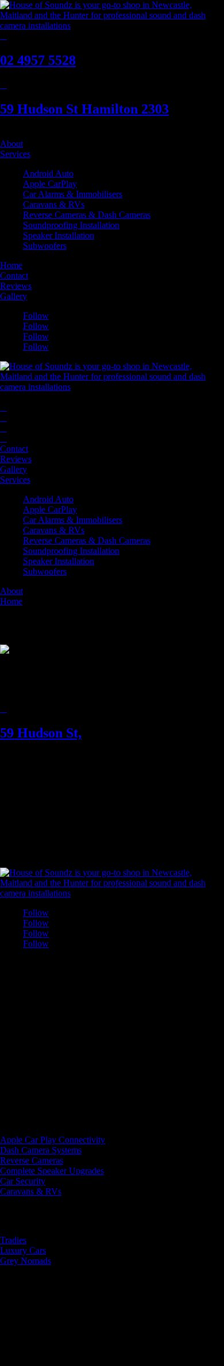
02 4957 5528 (38, 60)
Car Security (22, 1181)
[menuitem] (112, 133)
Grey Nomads (25, 1261)
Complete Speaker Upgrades (52, 1171)
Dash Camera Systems (41, 1150)
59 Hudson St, (41, 732)
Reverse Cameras (31, 1160)
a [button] (2, 133)
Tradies (13, 1240)
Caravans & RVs (30, 1191)
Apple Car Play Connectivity (52, 1140)
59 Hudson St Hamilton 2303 (84, 109)
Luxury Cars (23, 1250)
